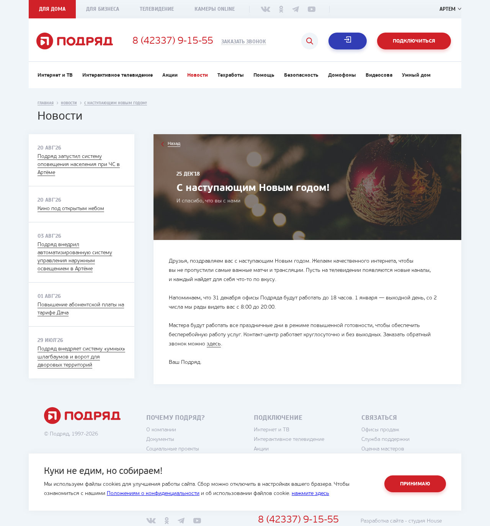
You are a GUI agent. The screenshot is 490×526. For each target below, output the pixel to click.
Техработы (230, 75)
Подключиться (414, 41)
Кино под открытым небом (71, 209)
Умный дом (416, 75)
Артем (447, 9)
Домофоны (342, 75)
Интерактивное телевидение (117, 75)
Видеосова (379, 75)
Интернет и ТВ (55, 75)
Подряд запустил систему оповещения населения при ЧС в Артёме (79, 165)
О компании (161, 430)
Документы (160, 439)
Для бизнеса (102, 9)
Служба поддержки (385, 439)
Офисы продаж (380, 430)
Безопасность (301, 75)
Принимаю (415, 484)
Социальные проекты (172, 449)
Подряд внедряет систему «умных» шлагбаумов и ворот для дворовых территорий (81, 357)
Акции (170, 75)
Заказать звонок (243, 42)
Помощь (263, 75)
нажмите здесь (310, 493)
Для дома (52, 9)
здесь (214, 344)
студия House (425, 521)
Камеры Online (214, 9)
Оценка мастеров (382, 449)
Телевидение (157, 9)
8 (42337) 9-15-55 (172, 41)
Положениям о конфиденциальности (153, 493)
